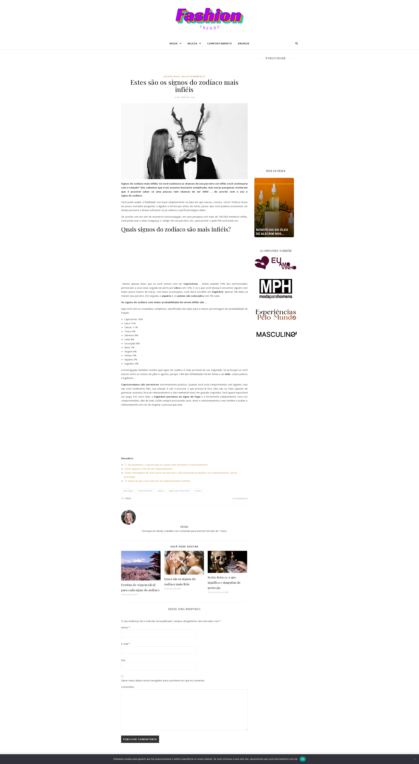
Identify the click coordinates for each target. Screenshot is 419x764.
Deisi (128, 498)
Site (123, 660)
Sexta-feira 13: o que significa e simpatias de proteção (224, 582)
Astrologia (172, 76)
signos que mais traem (179, 490)
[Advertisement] (184, 64)
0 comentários (240, 498)
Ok (302, 759)
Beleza (192, 43)
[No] (415, 759)
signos (161, 490)
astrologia (128, 490)
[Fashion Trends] (209, 19)
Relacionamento (193, 76)
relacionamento (145, 490)
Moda (174, 43)
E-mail (125, 643)
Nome (125, 627)
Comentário (127, 686)
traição (198, 490)
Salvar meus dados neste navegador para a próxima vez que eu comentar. (163, 680)
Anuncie (243, 43)
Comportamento (219, 43)
